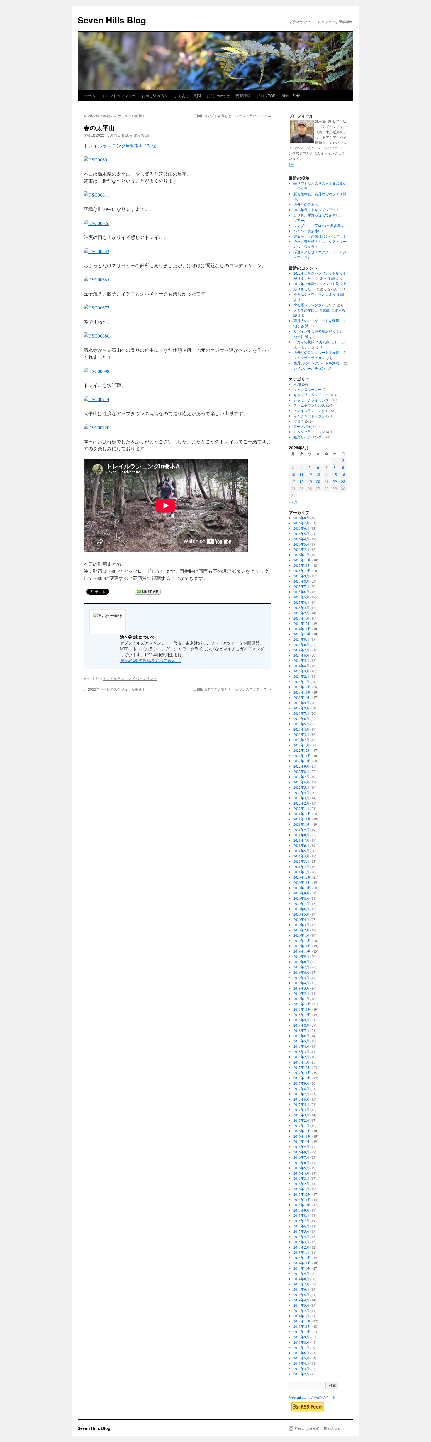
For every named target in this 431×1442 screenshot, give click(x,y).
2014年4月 (301, 1300)
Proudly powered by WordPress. (317, 1428)
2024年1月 (301, 681)
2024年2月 (301, 676)
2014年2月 (301, 1310)
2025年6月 (301, 591)
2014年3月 (301, 1305)
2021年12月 (302, 813)
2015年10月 (302, 1204)
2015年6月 (301, 1226)
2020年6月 (301, 908)
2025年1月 (301, 618)
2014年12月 (302, 1257)
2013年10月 (302, 1331)
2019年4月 (301, 982)
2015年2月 (301, 1247)
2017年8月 (301, 1088)
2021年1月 (301, 871)
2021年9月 (301, 829)
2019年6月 (301, 972)
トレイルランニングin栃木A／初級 (120, 145)
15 (335, 474)
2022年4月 (301, 792)
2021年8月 (301, 834)
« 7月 (293, 501)
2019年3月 (301, 988)
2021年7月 (301, 840)
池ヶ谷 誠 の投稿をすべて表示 (150, 660)
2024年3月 (301, 671)
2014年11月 (302, 1263)
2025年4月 (301, 602)
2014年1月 (301, 1315)
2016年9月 (301, 1146)
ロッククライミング (309, 431)
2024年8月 (301, 644)
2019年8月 (301, 961)
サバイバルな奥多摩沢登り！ (316, 331)
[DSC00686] (96, 336)
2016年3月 (301, 1178)
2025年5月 (301, 597)
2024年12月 (302, 623)
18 (301, 481)
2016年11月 (302, 1136)
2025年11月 (302, 565)
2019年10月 (302, 951)
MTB (297, 384)
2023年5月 (301, 723)
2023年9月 (301, 702)
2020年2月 (301, 930)
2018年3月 (301, 1051)
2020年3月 (301, 924)
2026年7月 (301, 523)
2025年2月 (301, 612)
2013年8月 (301, 1342)
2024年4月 (301, 665)
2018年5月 (301, 1041)
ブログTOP (266, 95)
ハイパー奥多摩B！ (308, 230)
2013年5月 (301, 1358)
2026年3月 (301, 544)
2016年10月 (302, 1141)
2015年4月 (301, 1236)
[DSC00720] (96, 427)
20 (318, 481)
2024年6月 (301, 655)
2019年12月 (302, 940)
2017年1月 (301, 1125)
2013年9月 (301, 1337)
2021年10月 (302, 824)
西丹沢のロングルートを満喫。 (318, 320)
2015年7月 (301, 1220)
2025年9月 (301, 575)
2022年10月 (302, 760)
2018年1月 (301, 1062)
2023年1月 (301, 745)
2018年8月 (301, 1025)
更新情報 (243, 95)
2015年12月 (302, 1194)
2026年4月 (301, 538)
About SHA (291, 95)
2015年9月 (301, 1210)
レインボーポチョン (309, 357)
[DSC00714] (96, 399)
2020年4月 (301, 919)
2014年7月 (301, 1284)
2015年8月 (301, 1215)
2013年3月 (301, 1368)
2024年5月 (301, 660)
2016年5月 (301, 1167)
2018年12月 (302, 1004)
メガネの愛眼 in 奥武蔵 (311, 310)
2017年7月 (301, 1093)
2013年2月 (301, 1374)
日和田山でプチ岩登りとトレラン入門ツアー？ (232, 115)
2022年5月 (301, 787)
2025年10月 (302, 570)
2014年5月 (301, 1294)
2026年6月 (301, 528)
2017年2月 (301, 1120)
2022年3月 (301, 797)
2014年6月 (301, 1289)
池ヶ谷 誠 (141, 134)
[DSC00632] (96, 251)
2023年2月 (301, 739)
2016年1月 (301, 1189)
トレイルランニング (119, 678)
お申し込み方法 (155, 95)
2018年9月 (301, 1019)
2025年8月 (301, 581)
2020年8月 (301, 898)
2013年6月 (301, 1352)
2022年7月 (301, 776)
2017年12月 (302, 1067)
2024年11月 (302, 628)
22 (335, 481)
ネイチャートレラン (309, 415)
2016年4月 (301, 1173)
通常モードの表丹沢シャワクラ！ (319, 236)
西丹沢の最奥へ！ (307, 204)
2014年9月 (301, 1273)
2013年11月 (302, 1326)
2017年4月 (301, 1109)
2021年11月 (302, 819)
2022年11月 (302, 755)
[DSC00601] (96, 160)
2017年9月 (301, 1083)
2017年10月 (302, 1078)
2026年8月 (301, 517)
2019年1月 (301, 998)
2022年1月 (301, 808)
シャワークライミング (311, 400)
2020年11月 (302, 882)
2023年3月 (301, 734)
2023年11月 (302, 692)
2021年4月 (301, 856)
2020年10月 (302, 887)
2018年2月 (301, 1056)
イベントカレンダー (118, 95)
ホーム (90, 95)
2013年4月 (301, 1363)
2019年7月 (301, 967)
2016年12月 (302, 1130)
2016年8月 (301, 1152)
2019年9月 (301, 956)
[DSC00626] (96, 223)
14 (326, 474)
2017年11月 (302, 1072)
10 (293, 474)
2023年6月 (301, 718)
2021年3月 (301, 861)
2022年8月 (301, 771)
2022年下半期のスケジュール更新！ (114, 115)
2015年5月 (301, 1231)
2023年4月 (301, 729)
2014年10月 (302, 1268)
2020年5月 (301, 914)
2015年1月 (301, 1252)
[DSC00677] (96, 307)
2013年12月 (302, 1321)
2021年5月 (301, 850)
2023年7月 (301, 713)
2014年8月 (301, 1278)
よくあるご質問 (187, 95)
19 (310, 481)
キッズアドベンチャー (311, 394)
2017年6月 (301, 1099)
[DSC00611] (96, 195)
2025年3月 (301, 607)
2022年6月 (301, 782)
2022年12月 (302, 750)
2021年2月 (301, 866)
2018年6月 (301, 1035)
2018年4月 (301, 1046)
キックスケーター (307, 389)
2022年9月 (301, 766)
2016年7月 (301, 1157)
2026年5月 (301, 533)
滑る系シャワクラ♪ (308, 294)
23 (343, 481)
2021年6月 (301, 845)
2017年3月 (301, 1115)
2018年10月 (302, 1014)
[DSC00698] (96, 371)
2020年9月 (301, 893)
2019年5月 (301, 977)
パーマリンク (146, 678)
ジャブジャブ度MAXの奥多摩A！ (320, 225)
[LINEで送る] (148, 592)
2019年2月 (301, 993)
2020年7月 (301, 903)
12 (310, 474)
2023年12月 (302, 686)
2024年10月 (302, 634)
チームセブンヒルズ (309, 405)
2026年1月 (301, 554)
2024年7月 (301, 649)
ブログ (298, 421)
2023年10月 (302, 697)
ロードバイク (304, 426)
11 (301, 474)
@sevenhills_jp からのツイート (312, 1397)
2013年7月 (301, 1347)
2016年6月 (301, 1162)
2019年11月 (302, 945)
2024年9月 (301, 639)
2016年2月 (301, 1183)
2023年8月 (301, 708)
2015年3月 (301, 1241)
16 (343, 474)
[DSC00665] (96, 279)
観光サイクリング (307, 437)
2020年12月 (302, 877)
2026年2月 (301, 549)
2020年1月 (301, 935)
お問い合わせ (218, 95)
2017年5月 (301, 1104)
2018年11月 (302, 1009)
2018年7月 (301, 1030)
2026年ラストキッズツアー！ (316, 209)
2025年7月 (301, 586)
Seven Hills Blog (112, 20)
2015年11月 (302, 1199)
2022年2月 (301, 803)
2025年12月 (302, 560)
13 (318, 474)
